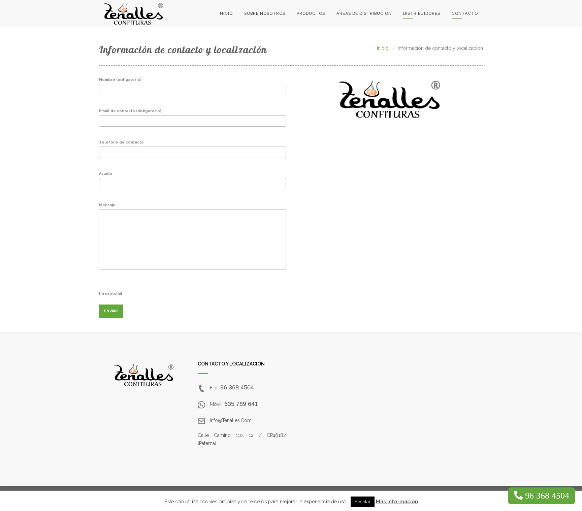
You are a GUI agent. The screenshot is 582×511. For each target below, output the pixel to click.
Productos (311, 13)
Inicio (226, 13)
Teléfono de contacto (121, 142)
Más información (397, 502)
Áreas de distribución (364, 13)
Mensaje (107, 205)
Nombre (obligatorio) (120, 79)
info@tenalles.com (231, 420)
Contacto (465, 13)
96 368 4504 (237, 387)
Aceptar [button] (362, 501)
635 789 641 (241, 404)
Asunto (105, 173)
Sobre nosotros (264, 13)
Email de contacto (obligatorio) (130, 111)
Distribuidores (421, 13)
